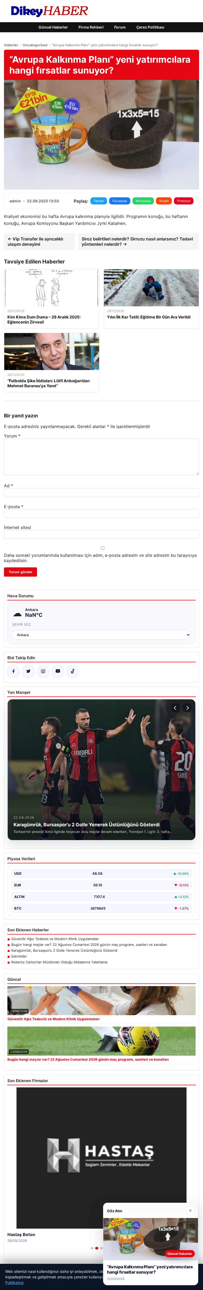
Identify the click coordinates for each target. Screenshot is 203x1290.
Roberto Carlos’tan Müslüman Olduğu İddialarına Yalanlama (59, 962)
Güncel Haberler (53, 27)
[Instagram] (43, 671)
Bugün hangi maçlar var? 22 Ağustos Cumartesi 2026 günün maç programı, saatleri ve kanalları (89, 944)
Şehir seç (21, 624)
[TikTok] (73, 671)
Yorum (12, 436)
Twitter (99, 201)
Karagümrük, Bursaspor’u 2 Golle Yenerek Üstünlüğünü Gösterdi (64, 950)
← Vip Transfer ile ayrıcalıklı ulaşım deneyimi (35, 241)
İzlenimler (19, 956)
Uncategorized (35, 45)
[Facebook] (13, 671)
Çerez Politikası (150, 27)
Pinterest (183, 201)
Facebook (119, 201)
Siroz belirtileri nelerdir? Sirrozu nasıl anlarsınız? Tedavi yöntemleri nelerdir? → (137, 241)
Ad (8, 485)
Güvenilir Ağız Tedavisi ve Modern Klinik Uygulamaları (55, 939)
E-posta (13, 506)
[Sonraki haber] (186, 707)
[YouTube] (58, 671)
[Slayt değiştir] (92, 1248)
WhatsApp (143, 201)
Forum (120, 27)
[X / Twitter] (28, 671)
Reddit (164, 201)
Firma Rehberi (91, 27)
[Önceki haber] (175, 707)
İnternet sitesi (17, 527)
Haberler (11, 45)
